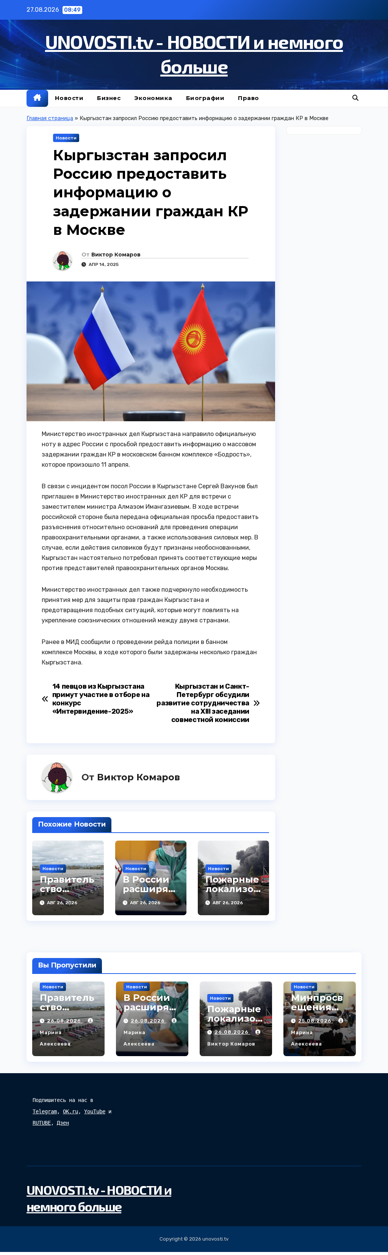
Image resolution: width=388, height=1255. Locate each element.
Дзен (63, 1123)
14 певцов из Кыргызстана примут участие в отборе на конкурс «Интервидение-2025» (101, 699)
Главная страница (50, 118)
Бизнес (108, 98)
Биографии (205, 98)
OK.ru (70, 1111)
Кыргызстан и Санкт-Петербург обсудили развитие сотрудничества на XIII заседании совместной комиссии (202, 703)
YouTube (94, 1111)
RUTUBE (42, 1123)
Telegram (45, 1111)
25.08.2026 (315, 1021)
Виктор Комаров (116, 254)
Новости (69, 98)
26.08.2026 (65, 1021)
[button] (355, 98)
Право (248, 98)
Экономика (153, 98)
